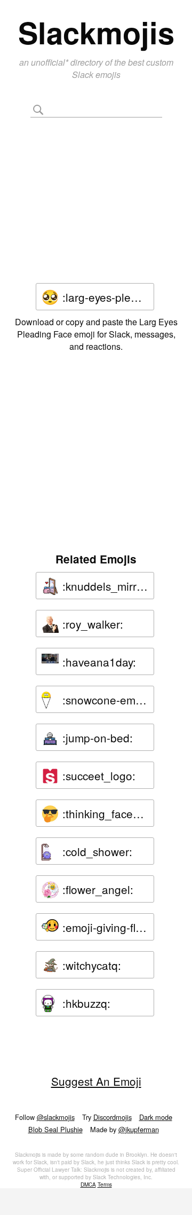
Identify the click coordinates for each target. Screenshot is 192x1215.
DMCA (88, 1184)
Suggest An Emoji (96, 1081)
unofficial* (50, 62)
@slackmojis (56, 1117)
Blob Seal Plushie (55, 1129)
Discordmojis (112, 1117)
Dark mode (155, 1117)
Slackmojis (96, 32)
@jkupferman (138, 1129)
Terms (105, 1184)
